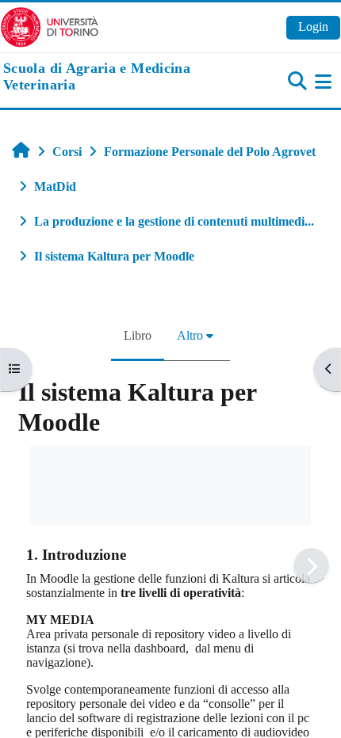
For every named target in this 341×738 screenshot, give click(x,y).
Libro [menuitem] (137, 335)
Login (313, 26)
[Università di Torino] (49, 25)
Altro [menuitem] (190, 335)
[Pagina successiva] (311, 566)
